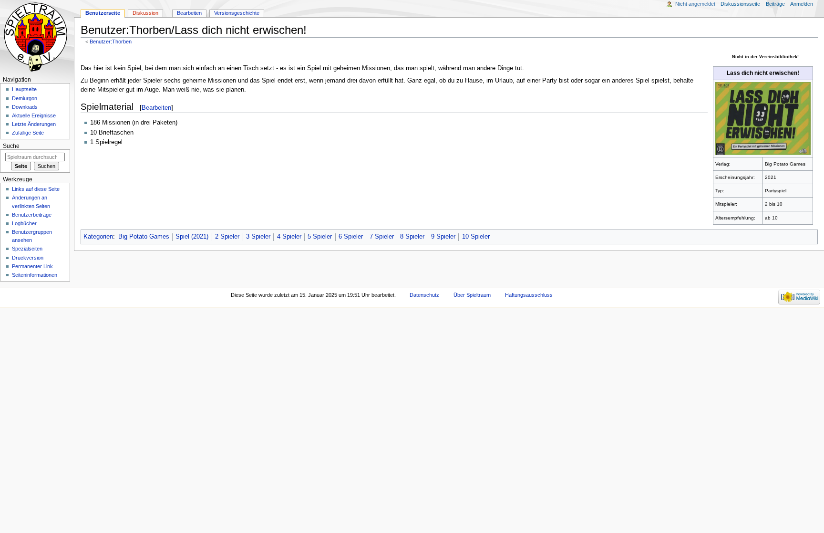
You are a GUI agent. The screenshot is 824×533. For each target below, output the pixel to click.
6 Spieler (351, 236)
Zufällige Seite (28, 133)
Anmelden (801, 4)
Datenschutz (424, 295)
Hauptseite (24, 89)
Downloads (25, 107)
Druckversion (27, 258)
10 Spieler (476, 236)
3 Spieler (258, 236)
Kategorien (98, 236)
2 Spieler (227, 236)
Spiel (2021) (191, 236)
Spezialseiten (27, 248)
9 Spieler (443, 236)
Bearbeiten (156, 107)
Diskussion (145, 13)
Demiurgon (24, 98)
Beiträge (775, 4)
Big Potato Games (143, 236)
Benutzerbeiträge (32, 215)
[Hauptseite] (37, 37)
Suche (11, 146)
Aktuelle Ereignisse (34, 115)
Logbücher (24, 223)
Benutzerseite (102, 13)
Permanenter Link (32, 266)
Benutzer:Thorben (111, 41)
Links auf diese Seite (36, 189)
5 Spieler (320, 236)
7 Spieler (382, 236)
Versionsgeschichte (236, 13)
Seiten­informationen (34, 275)
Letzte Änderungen (34, 124)
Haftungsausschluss (529, 295)
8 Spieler (412, 236)
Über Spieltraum (472, 295)
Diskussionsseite (740, 4)
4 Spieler (289, 236)
